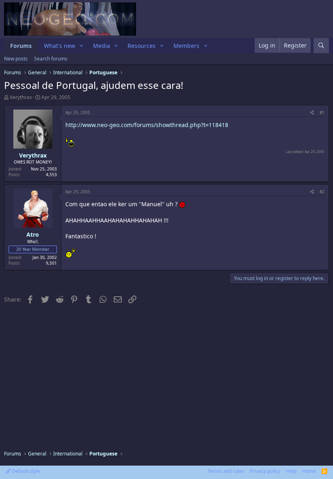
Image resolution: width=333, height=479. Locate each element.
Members (186, 46)
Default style (25, 471)
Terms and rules (226, 471)
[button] (81, 46)
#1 (322, 112)
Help (291, 471)
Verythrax (21, 97)
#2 (322, 191)
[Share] (312, 112)
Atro (32, 234)
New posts (16, 58)
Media (101, 46)
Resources (142, 46)
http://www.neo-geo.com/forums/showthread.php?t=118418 (146, 125)
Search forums (50, 58)
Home (309, 471)
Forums (21, 46)
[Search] (321, 45)
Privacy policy (265, 471)
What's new (59, 46)
